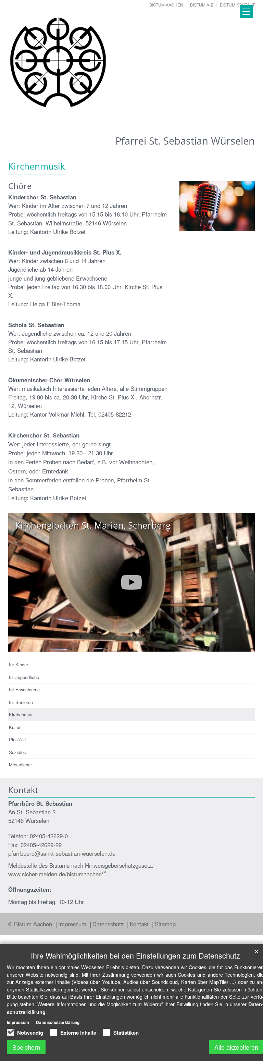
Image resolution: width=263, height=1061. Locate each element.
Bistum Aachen (166, 5)
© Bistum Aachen (31, 924)
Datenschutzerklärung (57, 1022)
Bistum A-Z (201, 5)
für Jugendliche (24, 677)
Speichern (26, 1047)
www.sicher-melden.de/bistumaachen (55, 874)
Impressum (73, 924)
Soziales (17, 752)
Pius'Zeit (17, 739)
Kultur (15, 727)
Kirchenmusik (22, 714)
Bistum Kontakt (237, 5)
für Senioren (21, 702)
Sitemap (165, 924)
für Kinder (18, 664)
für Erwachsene (24, 689)
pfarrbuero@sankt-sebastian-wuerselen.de (61, 853)
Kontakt (140, 924)
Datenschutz (108, 924)
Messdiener (20, 764)
